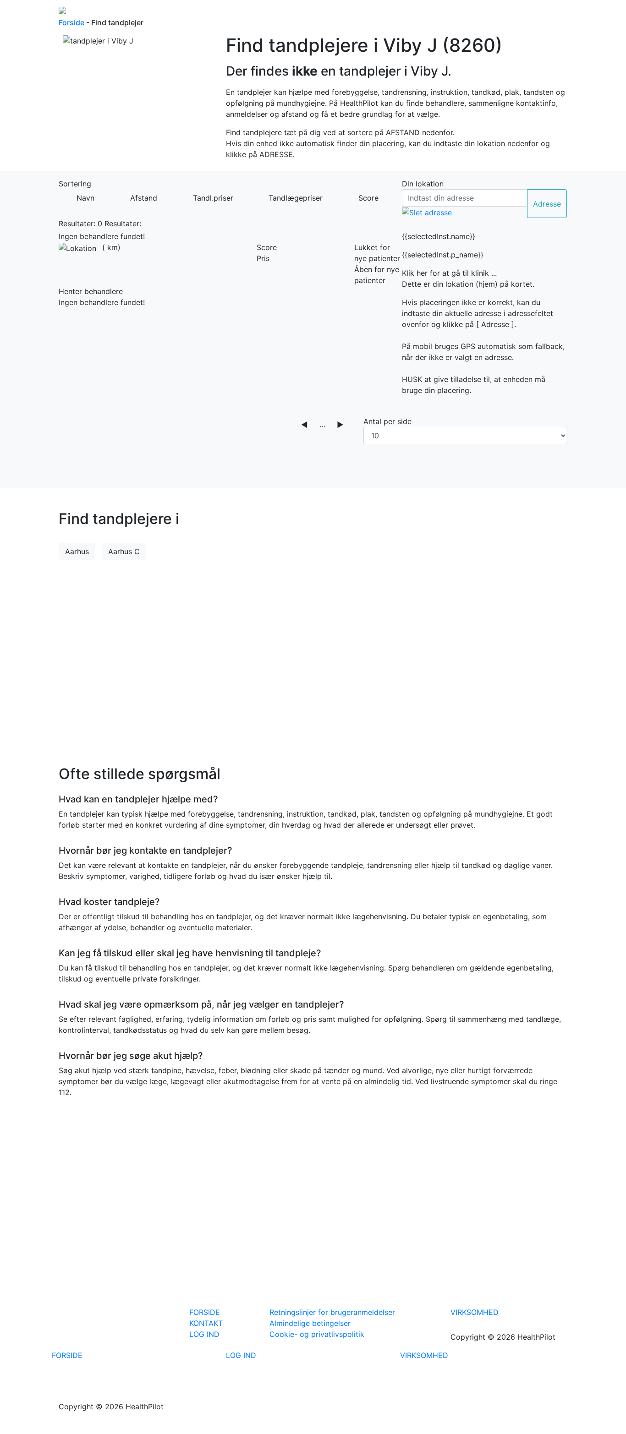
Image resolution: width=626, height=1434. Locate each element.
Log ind (480, 13)
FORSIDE (204, 1312)
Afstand (143, 197)
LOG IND (204, 1334)
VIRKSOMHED (474, 1312)
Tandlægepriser (296, 197)
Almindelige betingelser (310, 1323)
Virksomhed (543, 13)
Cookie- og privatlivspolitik (316, 1334)
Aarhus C (124, 551)
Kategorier (415, 13)
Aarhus (77, 551)
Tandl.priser (213, 197)
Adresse (547, 203)
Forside (377, 13)
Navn (85, 197)
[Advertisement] (313, 657)
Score (368, 197)
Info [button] (447, 13)
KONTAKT (206, 1323)
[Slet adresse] (427, 212)
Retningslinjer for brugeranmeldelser (332, 1312)
